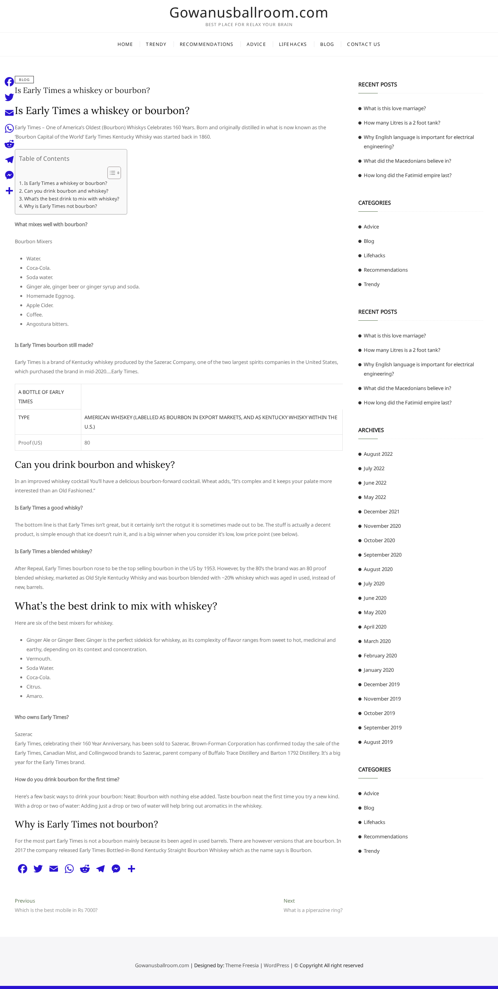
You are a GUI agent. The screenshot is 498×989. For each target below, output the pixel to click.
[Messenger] (9, 175)
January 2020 (379, 669)
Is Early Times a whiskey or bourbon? (82, 90)
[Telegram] (9, 159)
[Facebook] (9, 82)
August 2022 (378, 453)
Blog (327, 44)
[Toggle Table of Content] (110, 172)
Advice (256, 44)
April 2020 (375, 626)
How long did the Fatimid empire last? (408, 175)
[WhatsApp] (9, 128)
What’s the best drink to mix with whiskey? (71, 198)
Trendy (156, 44)
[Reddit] (9, 144)
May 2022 (375, 497)
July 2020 (374, 583)
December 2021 (382, 511)
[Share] (9, 191)
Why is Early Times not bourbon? (60, 206)
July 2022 (374, 468)
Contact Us (364, 44)
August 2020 (378, 569)
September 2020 (383, 554)
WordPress (276, 965)
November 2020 (382, 525)
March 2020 (377, 641)
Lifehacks (293, 44)
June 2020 (375, 597)
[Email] (9, 113)
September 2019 (383, 727)
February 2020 (380, 655)
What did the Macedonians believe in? (407, 160)
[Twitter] (9, 97)
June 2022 (375, 482)
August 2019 (378, 741)
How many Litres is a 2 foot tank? (402, 122)
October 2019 (379, 713)
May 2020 (375, 612)
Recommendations (207, 44)
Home (125, 44)
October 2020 (379, 540)
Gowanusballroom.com (249, 12)
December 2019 (382, 684)
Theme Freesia (242, 965)
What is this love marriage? (395, 108)
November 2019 (382, 698)
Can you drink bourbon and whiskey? (66, 191)
